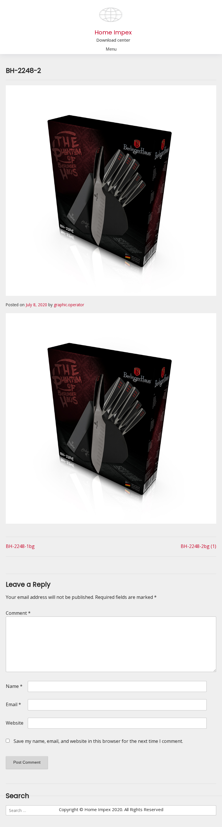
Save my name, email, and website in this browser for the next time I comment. (98, 741)
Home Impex (113, 32)
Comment (18, 613)
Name (14, 686)
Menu (111, 49)
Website (14, 723)
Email (13, 704)
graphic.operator (69, 304)
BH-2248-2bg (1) (198, 546)
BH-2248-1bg (20, 546)
